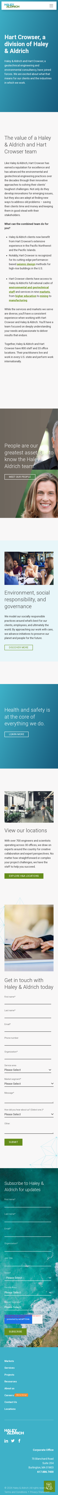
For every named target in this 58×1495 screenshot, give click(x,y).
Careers (9, 1395)
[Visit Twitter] (12, 1440)
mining (44, 296)
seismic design (26, 264)
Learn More (16, 734)
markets (45, 291)
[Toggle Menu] (51, 6)
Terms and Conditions (15, 1492)
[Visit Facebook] (19, 1440)
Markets (9, 1361)
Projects (9, 1374)
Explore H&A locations (24, 875)
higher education (25, 296)
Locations (10, 1409)
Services (9, 1367)
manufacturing (18, 300)
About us (9, 1388)
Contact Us (10, 1402)
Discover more (18, 647)
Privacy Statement (39, 1492)
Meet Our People (20, 476)
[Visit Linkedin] (6, 1440)
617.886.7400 (45, 1471)
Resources (10, 1381)
